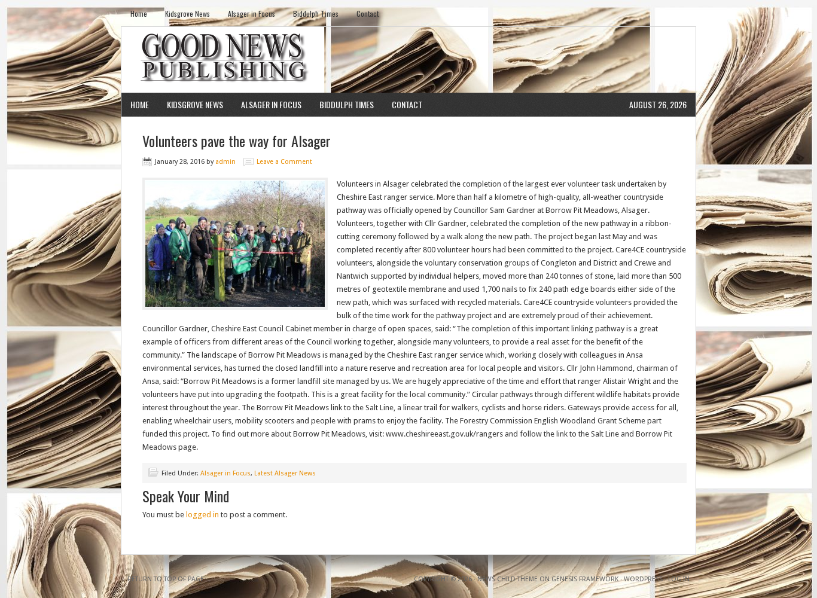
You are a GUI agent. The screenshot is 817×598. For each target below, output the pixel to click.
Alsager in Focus (251, 13)
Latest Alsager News (285, 473)
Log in (679, 579)
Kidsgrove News (187, 13)
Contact (367, 13)
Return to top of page (165, 579)
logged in (202, 514)
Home (138, 13)
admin (225, 162)
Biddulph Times (316, 13)
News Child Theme (507, 579)
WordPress (643, 579)
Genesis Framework (584, 579)
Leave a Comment (284, 162)
